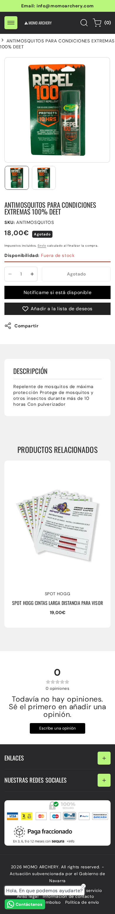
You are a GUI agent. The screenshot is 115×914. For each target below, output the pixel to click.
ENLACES (14, 757)
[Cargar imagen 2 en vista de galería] (44, 178)
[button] (10, 22)
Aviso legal (28, 896)
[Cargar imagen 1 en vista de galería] (17, 178)
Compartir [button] (26, 326)
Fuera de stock (39, 255)
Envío (42, 246)
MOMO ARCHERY (40, 867)
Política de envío (82, 902)
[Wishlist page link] (71, 23)
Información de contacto (68, 896)
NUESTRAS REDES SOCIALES (35, 780)
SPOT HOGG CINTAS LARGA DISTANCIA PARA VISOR (51, 471)
